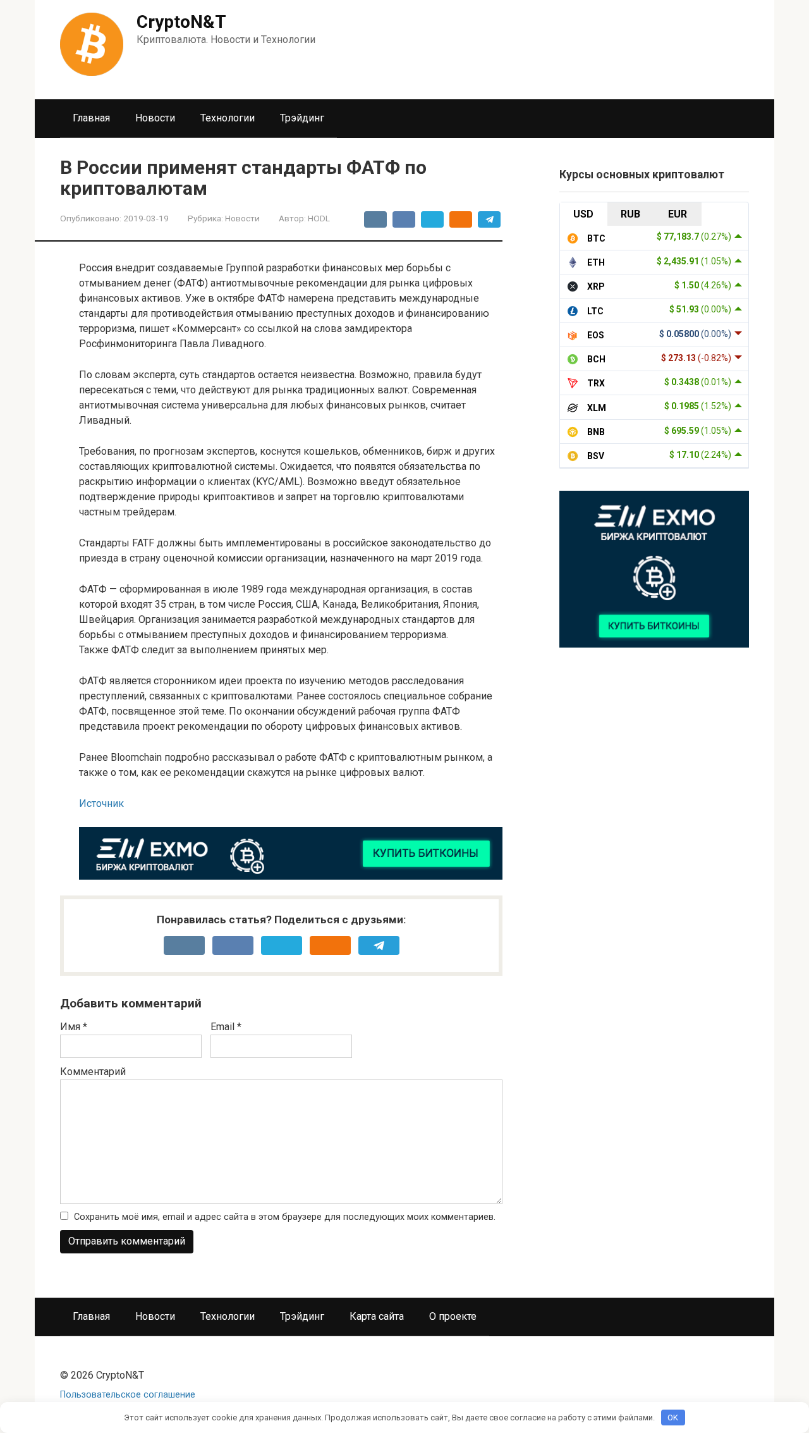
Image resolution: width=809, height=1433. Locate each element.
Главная (91, 118)
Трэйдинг (302, 118)
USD (583, 214)
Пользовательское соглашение (127, 1394)
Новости (155, 118)
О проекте (453, 1316)
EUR (677, 214)
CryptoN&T (181, 21)
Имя (73, 1027)
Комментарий (93, 1072)
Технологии (227, 118)
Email (225, 1027)
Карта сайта (377, 1316)
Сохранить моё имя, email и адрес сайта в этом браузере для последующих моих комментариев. (285, 1217)
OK (672, 1417)
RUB (630, 214)
